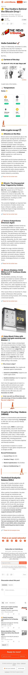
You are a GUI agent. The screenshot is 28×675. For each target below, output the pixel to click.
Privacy (14, 663)
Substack (7, 672)
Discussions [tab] (12, 602)
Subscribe (19, 2)
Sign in (25, 2)
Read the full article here (10, 176)
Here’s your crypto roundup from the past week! (9, 607)
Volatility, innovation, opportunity (9, 610)
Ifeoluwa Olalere (9, 612)
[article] (14, 610)
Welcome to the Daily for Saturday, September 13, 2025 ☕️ (9, 623)
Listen (24, 19)
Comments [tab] (4, 585)
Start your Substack (10, 668)
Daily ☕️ (3, 6)
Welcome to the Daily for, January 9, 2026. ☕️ (10, 637)
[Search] (25, 602)
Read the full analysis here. (12, 530)
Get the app (21, 668)
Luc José (7, 18)
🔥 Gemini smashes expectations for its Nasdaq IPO (9, 619)
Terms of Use (21, 566)
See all (4, 645)
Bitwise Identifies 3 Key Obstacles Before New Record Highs (10, 632)
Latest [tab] (6, 602)
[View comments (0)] (7, 23)
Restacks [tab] (11, 585)
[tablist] (7, 585)
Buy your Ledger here (7, 400)
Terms (18, 663)
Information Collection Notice (15, 567)
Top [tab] (3, 602)
